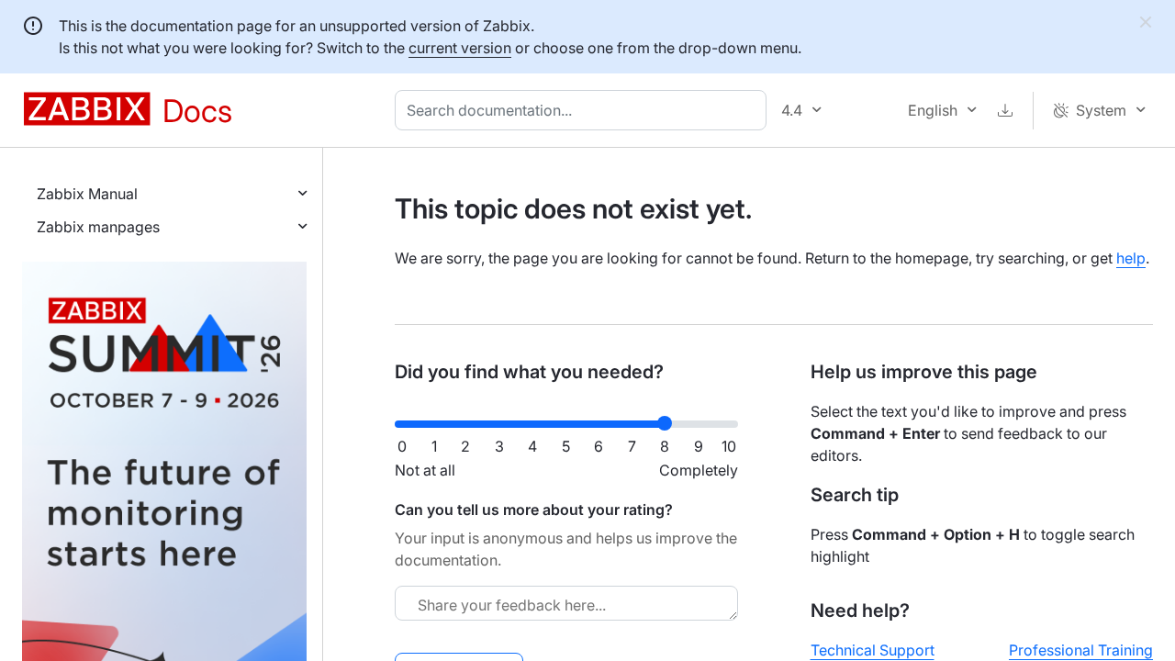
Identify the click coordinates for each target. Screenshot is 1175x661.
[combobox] (584, 110)
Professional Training (1081, 650)
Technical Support (872, 650)
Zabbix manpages (98, 227)
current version (459, 48)
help (1131, 258)
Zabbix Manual (87, 194)
